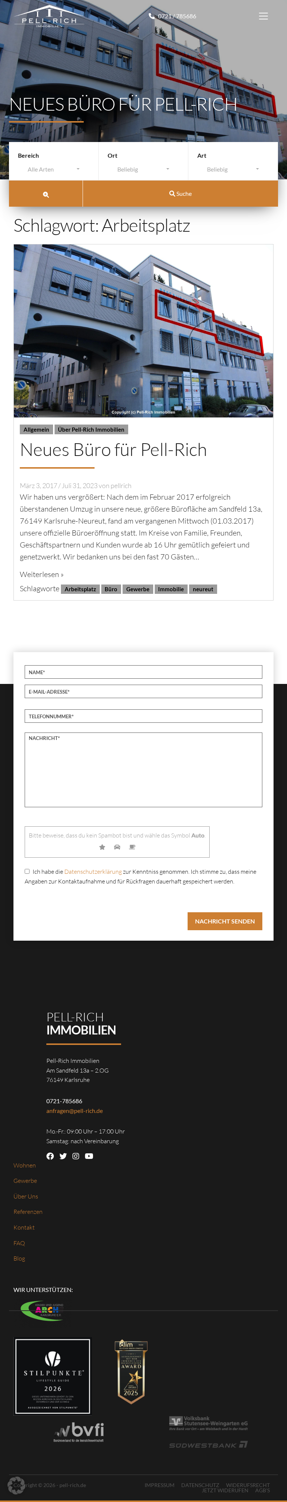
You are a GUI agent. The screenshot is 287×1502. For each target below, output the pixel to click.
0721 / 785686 (176, 15)
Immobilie (171, 589)
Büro (111, 589)
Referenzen (28, 1211)
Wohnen (24, 1165)
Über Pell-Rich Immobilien (91, 429)
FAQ (19, 1243)
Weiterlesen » (42, 574)
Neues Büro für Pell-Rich (113, 449)
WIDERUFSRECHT (248, 1485)
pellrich (121, 485)
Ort (112, 155)
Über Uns (25, 1196)
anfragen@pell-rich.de (74, 1110)
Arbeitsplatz (80, 589)
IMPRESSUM (160, 1485)
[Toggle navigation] (263, 16)
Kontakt (24, 1227)
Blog (19, 1258)
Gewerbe (137, 589)
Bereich (28, 155)
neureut (203, 589)
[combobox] (53, 171)
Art (201, 155)
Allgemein (36, 429)
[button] (16, 1485)
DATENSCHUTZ (200, 1485)
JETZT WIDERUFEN (225, 1490)
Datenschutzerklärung (93, 871)
